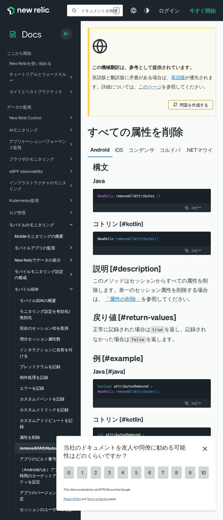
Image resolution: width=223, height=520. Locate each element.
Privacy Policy (72, 499)
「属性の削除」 (123, 298)
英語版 (178, 77)
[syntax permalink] (113, 166)
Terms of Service (97, 499)
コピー (196, 207)
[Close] (205, 449)
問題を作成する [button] (194, 104)
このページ (150, 87)
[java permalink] (109, 180)
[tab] (100, 149)
